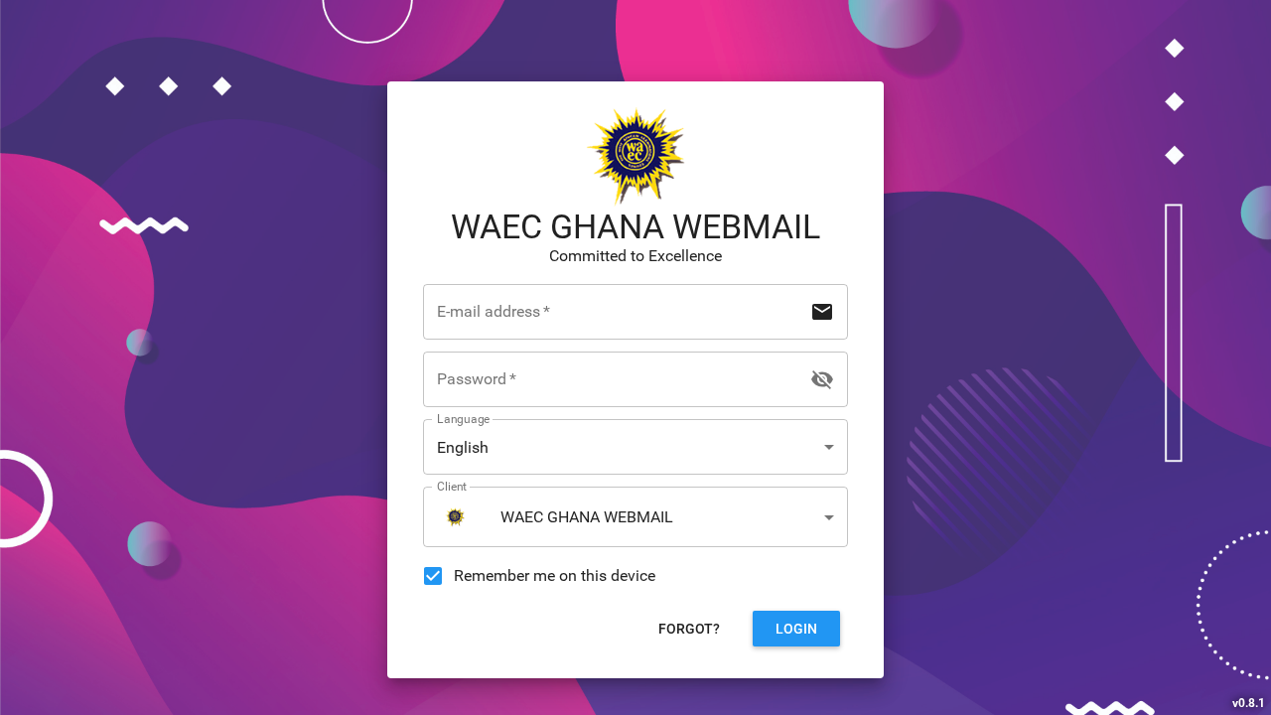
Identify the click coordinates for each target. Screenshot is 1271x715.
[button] (635, 447)
